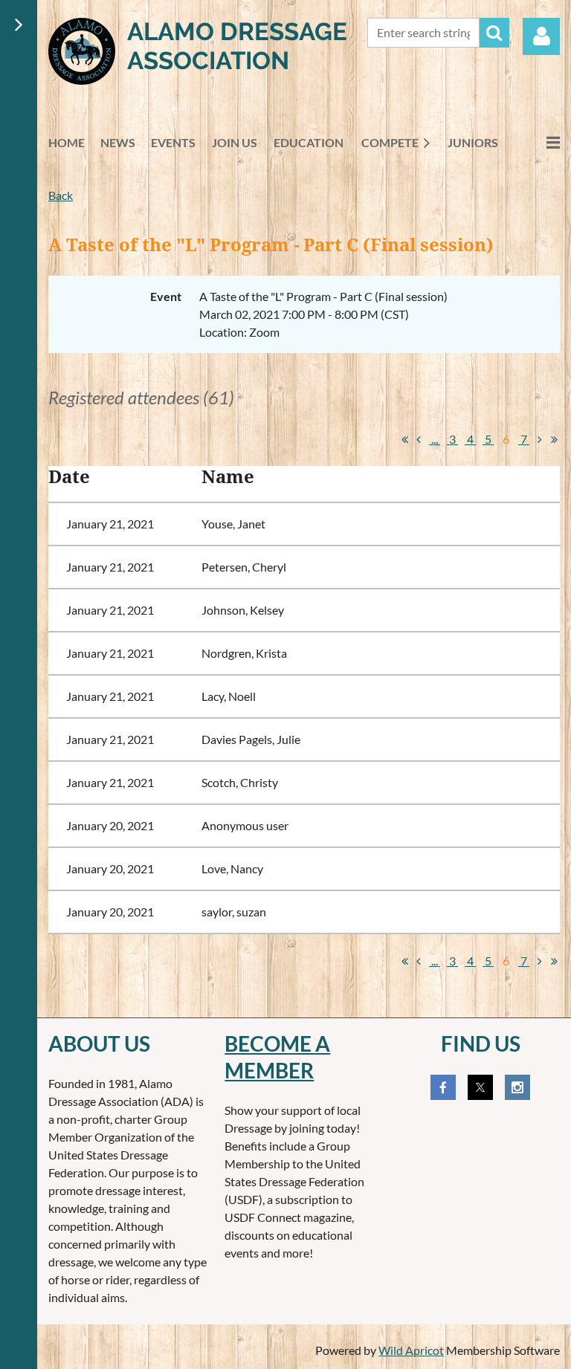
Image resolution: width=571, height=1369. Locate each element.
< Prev (419, 439)
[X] (480, 1087)
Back (60, 195)
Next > (540, 439)
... (434, 439)
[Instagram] (517, 1087)
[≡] (537, 142)
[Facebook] (443, 1087)
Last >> (554, 439)
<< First (404, 439)
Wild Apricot (411, 1350)
